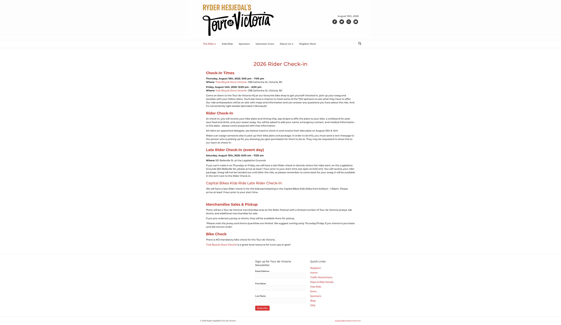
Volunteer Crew (265, 43)
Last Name (260, 296)
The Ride (208, 43)
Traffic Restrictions (321, 277)
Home (313, 272)
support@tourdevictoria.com (348, 321)
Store (313, 291)
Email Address (262, 271)
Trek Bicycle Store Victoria (230, 82)
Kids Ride (227, 43)
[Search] (359, 43)
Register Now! (307, 43)
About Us (285, 43)
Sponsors (244, 43)
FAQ (312, 305)
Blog (313, 300)
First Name (260, 283)
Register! (315, 268)
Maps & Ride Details (322, 282)
